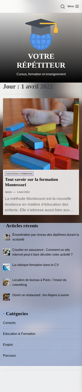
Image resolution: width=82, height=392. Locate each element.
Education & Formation (19, 174)
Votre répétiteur (41, 60)
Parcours (9, 355)
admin (8, 192)
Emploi (8, 344)
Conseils (9, 323)
